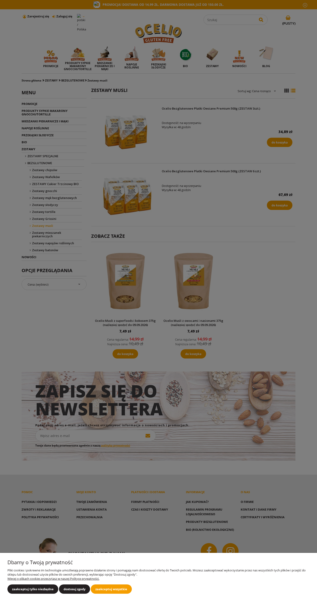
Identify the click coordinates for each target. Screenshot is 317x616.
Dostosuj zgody (74, 589)
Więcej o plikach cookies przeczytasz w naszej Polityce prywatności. (53, 579)
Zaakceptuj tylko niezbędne (33, 589)
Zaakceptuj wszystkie (111, 589)
